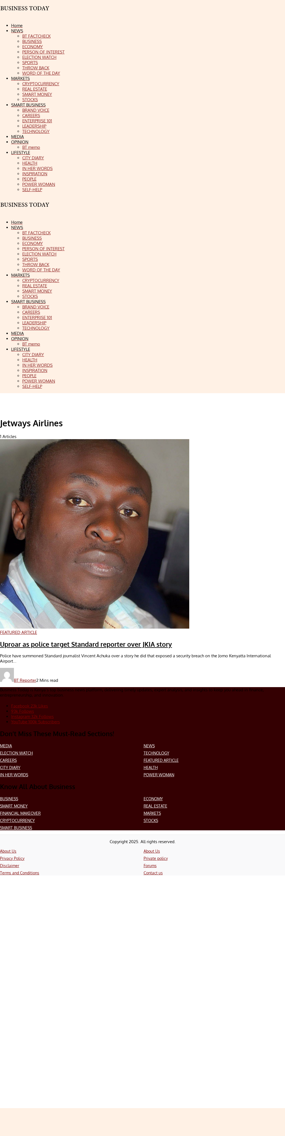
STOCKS (151, 820)
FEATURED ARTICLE (161, 760)
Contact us (153, 872)
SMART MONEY (14, 806)
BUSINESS (9, 798)
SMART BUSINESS (16, 827)
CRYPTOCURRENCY (17, 820)
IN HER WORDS (14, 774)
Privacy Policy (12, 858)
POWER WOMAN (159, 774)
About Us (8, 851)
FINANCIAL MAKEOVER (20, 813)
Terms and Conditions (19, 872)
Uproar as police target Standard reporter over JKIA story (86, 644)
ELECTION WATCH (16, 753)
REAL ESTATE (155, 806)
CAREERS (8, 760)
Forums (150, 865)
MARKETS (152, 813)
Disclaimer (9, 865)
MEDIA (6, 745)
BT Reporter (25, 680)
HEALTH (151, 767)
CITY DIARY (10, 767)
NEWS (149, 745)
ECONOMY (153, 798)
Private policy (156, 858)
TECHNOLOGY (156, 753)
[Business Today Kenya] (25, 210)
